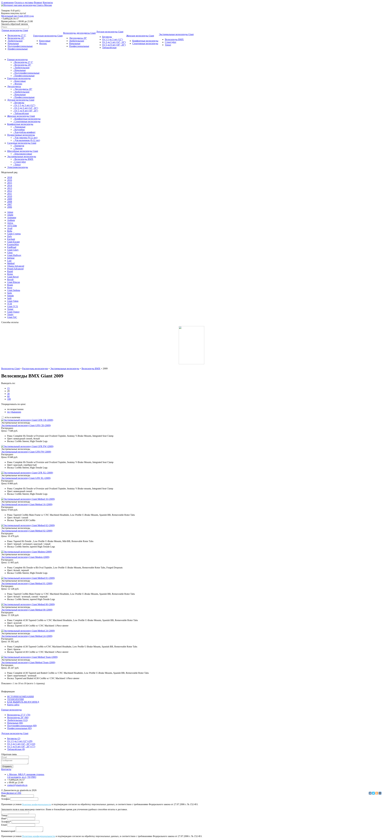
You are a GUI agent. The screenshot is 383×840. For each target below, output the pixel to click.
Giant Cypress (14, 233)
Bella (9, 231)
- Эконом (17, 148)
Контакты (48, 2)
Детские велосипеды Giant (109, 31)
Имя (3, 796)
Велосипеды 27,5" (17, 35)
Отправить (7, 766)
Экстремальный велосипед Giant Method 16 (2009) (26, 504)
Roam (10, 285)
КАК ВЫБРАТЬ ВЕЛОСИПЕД (23, 702)
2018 (9, 177)
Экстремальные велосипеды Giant (176, 34)
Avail (9, 228)
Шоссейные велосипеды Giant (22, 151)
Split (9, 298)
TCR (9, 303)
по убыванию (14, 412)
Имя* (4, 818)
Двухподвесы (14, 86)
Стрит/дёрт (170, 42)
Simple (10, 295)
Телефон (5, 799)
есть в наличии (12, 417)
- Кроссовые (19, 81)
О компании (7, 2)
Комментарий (8, 831)
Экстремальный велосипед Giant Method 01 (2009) (26, 583)
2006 (9, 207)
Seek (9, 293)
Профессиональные (18, 49)
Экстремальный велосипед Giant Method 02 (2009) (26, 530)
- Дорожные (19, 127)
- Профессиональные (24, 75)
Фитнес (43, 43)
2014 (9, 185)
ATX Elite (12, 225)
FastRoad (11, 247)
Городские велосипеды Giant (48, 35)
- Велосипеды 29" (22, 65)
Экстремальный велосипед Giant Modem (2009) (25, 557)
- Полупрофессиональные (26, 73)
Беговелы (107, 36)
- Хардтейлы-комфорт (24, 132)
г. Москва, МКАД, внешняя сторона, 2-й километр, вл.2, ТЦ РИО (26, 775)
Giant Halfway (14, 255)
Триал (168, 45)
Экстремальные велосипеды (21, 156)
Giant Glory (13, 250)
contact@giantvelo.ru (17, 785)
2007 (9, 204)
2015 (9, 183)
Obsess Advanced (15, 266)
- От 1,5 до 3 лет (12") (24, 105)
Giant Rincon (13, 282)
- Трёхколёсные (21, 113)
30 (8, 393)
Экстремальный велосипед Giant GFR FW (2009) (26, 451)
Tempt (10, 309)
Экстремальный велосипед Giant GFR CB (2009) (26, 425)
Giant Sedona (13, 290)
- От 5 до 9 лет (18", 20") (25, 110)
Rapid (10, 271)
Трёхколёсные (109, 47)
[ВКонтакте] (370, 793)
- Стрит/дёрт (19, 162)
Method (11, 263)
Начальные (13, 43)
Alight (10, 215)
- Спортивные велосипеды (26, 121)
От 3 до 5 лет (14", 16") (114, 42)
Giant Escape (13, 241)
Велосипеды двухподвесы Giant (79, 33)
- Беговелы (18, 102)
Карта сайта (13, 704)
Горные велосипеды (17, 59)
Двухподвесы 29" (78, 38)
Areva (10, 223)
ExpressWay (13, 244)
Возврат (38, 2)
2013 (9, 188)
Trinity (10, 314)
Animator (11, 217)
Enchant (11, 239)
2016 (9, 180)
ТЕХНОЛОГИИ (15, 699)
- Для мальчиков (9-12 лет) (26, 140)
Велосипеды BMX (174, 39)
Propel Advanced (15, 268)
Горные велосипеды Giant (15, 30)
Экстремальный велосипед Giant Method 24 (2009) (26, 636)
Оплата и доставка (23, 2)
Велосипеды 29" (16, 38)
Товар (4, 815)
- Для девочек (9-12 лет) (25, 137)
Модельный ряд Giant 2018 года (17, 16)
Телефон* (6, 821)
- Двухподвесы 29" (22, 89)
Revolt (10, 279)
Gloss (10, 252)
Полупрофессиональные (20, 46)
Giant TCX (12, 306)
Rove (9, 287)
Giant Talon (12, 301)
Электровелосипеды (17, 167)
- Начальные (19, 70)
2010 (9, 196)
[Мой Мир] (380, 793)
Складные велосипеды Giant (21, 143)
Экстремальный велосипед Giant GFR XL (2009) (26, 478)
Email (4, 825)
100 (9, 399)
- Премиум (18, 145)
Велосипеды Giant (10, 368)
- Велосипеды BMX (23, 159)
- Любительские (21, 67)
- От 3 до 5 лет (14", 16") (25, 108)
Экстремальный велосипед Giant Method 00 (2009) (26, 609)
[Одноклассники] (376, 793)
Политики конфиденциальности (36, 804)
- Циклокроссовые (22, 153)
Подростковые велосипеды (21, 135)
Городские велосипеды (19, 78)
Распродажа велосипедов (35, 368)
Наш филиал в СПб (11, 793)
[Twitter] (373, 793)
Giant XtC (12, 317)
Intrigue (11, 258)
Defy (9, 236)
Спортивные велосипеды (145, 43)
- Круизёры (19, 129)
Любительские (15, 41)
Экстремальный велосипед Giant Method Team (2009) (28, 662)
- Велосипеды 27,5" (23, 62)
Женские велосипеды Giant (140, 35)
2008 (9, 201)
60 (8, 396)
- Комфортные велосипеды (27, 118)
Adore (10, 212)
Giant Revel (13, 277)
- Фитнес (17, 83)
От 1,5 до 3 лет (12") (112, 39)
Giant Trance (13, 312)
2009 (9, 199)
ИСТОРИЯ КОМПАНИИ (20, 696)
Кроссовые (44, 41)
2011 (9, 193)
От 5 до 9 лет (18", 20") (114, 45)
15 (8, 388)
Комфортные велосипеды (145, 41)
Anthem (11, 220)
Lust (9, 260)
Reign (10, 274)
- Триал (17, 164)
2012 (9, 191)
